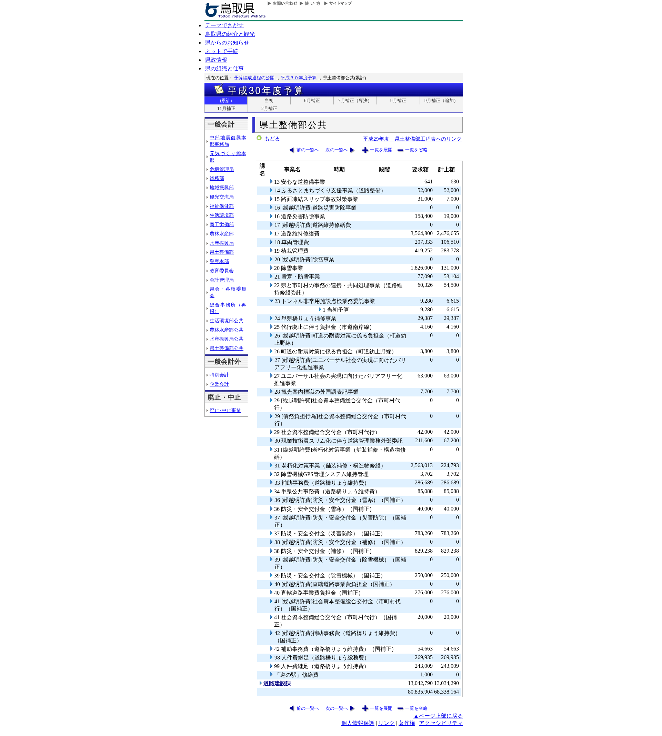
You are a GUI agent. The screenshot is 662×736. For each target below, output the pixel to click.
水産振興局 (222, 243)
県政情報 (216, 60)
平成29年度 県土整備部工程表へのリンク (412, 139)
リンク (386, 723)
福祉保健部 (222, 206)
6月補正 (312, 100)
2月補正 (269, 108)
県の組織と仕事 (224, 68)
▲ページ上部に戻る (438, 716)
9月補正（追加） (441, 100)
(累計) (226, 100)
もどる (272, 138)
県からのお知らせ (227, 43)
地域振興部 (222, 187)
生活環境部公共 (226, 320)
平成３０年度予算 (299, 77)
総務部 (217, 178)
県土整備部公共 (226, 348)
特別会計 (219, 374)
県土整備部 (222, 252)
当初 (268, 100)
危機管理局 (222, 169)
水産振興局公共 (226, 339)
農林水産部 (222, 233)
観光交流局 (222, 197)
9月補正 (398, 100)
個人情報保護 (357, 723)
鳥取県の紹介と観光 (230, 34)
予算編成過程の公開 (254, 77)
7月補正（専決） (355, 100)
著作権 (407, 723)
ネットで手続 (221, 51)
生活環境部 (222, 215)
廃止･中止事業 (225, 410)
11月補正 (226, 108)
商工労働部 (222, 224)
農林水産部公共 (226, 330)
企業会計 (219, 384)
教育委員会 (222, 270)
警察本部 (219, 261)
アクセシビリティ (441, 723)
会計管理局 (222, 280)
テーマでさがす (224, 25)
